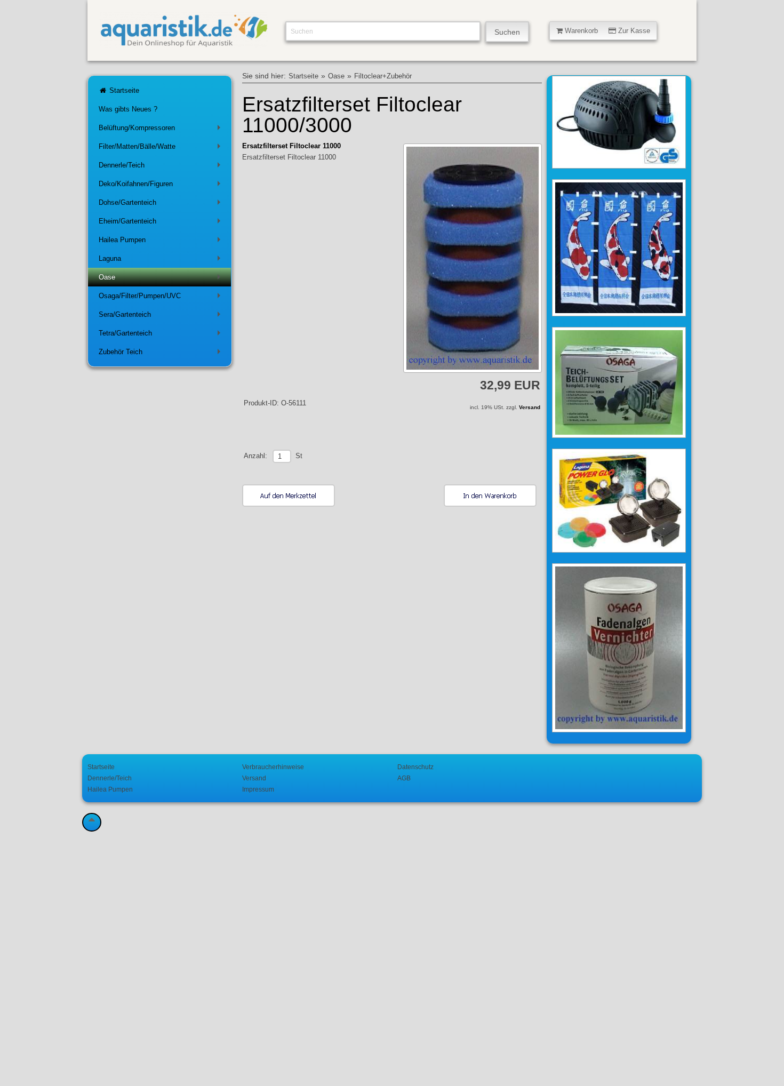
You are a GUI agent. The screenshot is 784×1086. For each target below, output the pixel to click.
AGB (404, 777)
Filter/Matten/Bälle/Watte (162, 148)
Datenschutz (415, 766)
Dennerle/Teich (162, 167)
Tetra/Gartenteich (162, 335)
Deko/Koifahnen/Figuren (162, 186)
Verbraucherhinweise (273, 766)
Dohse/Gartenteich (162, 204)
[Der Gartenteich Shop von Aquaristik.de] (184, 43)
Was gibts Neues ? (128, 109)
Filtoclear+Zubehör (383, 76)
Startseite (123, 90)
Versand (529, 407)
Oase (162, 279)
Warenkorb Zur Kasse (606, 31)
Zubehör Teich (162, 354)
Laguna (162, 260)
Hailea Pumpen (162, 242)
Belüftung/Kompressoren (162, 130)
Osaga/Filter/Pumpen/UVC (162, 298)
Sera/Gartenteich (162, 316)
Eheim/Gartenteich (162, 223)
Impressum (258, 789)
